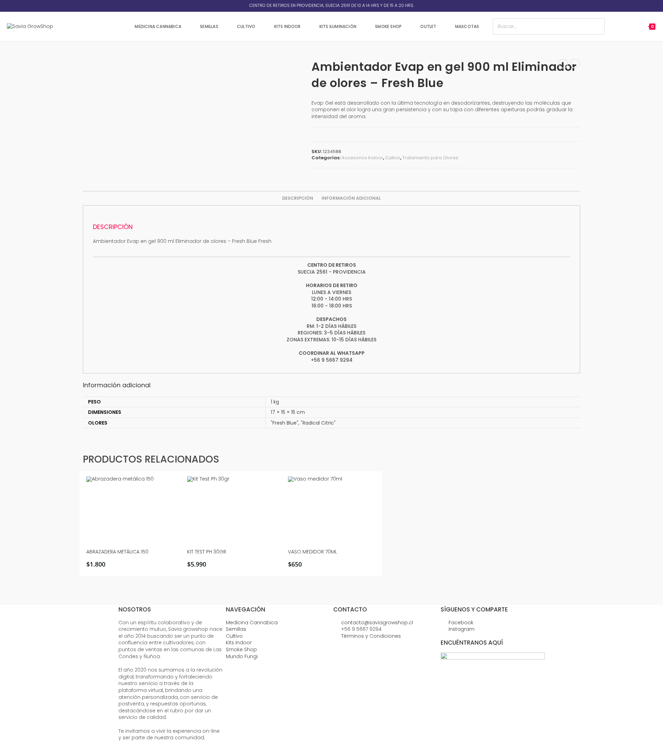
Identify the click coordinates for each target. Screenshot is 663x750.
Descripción (297, 198)
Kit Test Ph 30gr (206, 552)
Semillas (236, 629)
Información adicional (351, 198)
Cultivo (392, 157)
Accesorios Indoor (362, 157)
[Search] (597, 26)
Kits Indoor (239, 642)
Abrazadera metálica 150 (117, 552)
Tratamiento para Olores (430, 157)
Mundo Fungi (242, 656)
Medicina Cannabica (252, 622)
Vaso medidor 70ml (312, 552)
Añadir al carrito (132, 564)
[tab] (298, 198)
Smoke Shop (241, 649)
